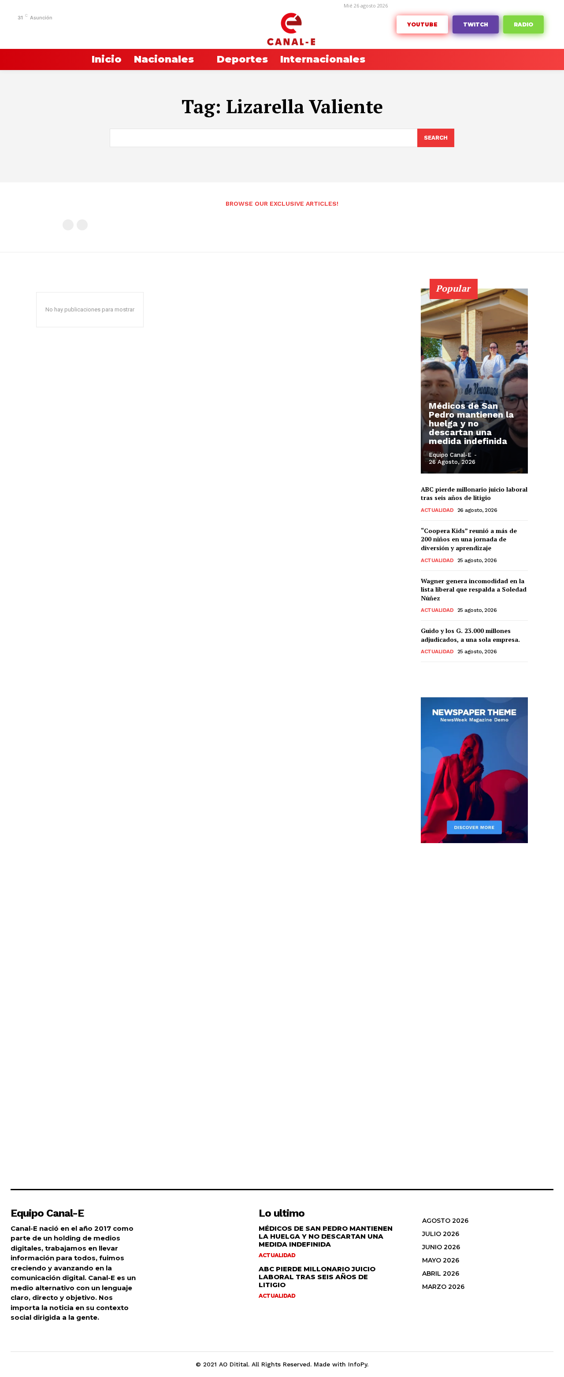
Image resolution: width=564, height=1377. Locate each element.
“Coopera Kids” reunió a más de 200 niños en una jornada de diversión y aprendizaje (469, 539)
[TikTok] (82, 29)
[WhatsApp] (123, 29)
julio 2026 (440, 1234)
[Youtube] (136, 29)
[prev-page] (68, 224)
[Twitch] (96, 29)
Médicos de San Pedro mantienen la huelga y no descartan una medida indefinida (471, 423)
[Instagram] (55, 29)
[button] (57, 59)
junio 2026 (441, 1247)
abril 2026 (440, 1273)
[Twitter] (109, 29)
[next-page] (440, 674)
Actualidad (437, 510)
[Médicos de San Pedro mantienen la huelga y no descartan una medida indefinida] (474, 381)
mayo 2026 (440, 1260)
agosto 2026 (445, 1221)
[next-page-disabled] (82, 224)
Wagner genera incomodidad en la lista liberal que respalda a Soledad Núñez (474, 589)
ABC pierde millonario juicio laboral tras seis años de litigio (474, 493)
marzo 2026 (443, 1287)
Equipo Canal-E (450, 455)
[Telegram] (69, 29)
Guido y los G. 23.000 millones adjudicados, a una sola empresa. (470, 635)
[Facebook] (41, 29)
